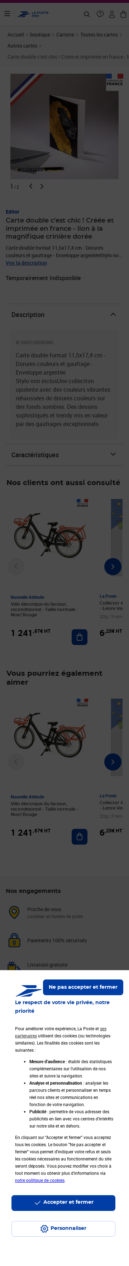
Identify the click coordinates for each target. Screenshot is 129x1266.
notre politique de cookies (39, 1180)
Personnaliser (68, 1228)
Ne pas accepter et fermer (83, 987)
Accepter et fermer (68, 1202)
